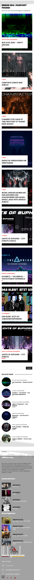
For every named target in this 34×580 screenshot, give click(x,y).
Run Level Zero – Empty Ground (12, 43)
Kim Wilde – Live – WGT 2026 (21, 521)
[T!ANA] (6, 493)
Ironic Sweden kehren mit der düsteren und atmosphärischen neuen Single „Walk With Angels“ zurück (14, 197)
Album (13, 418)
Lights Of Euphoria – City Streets (13, 355)
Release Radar (7, 374)
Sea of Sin (16, 486)
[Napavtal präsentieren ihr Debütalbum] (17, 149)
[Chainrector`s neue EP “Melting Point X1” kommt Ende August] (17, 110)
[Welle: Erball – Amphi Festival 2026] (6, 528)
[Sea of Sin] (6, 486)
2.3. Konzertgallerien (18, 519)
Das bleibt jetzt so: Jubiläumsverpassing (12, 317)
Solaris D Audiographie (8, 273)
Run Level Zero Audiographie (9, 39)
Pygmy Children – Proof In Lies (21, 439)
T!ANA (14, 494)
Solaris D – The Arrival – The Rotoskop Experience (13, 277)
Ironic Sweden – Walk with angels (20, 427)
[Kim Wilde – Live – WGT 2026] (6, 520)
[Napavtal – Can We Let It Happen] (6, 415)
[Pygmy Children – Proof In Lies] (6, 438)
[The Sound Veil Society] (6, 500)
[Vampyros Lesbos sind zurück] (17, 71)
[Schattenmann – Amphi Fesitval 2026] (6, 542)
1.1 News (4, 79)
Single (3, 358)
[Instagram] (7, 578)
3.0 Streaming (6, 313)
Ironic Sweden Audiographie (19, 424)
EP (2, 46)
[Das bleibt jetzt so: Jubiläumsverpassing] (17, 305)
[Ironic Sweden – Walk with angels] (6, 427)
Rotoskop (15, 508)
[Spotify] (15, 578)
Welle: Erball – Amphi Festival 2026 (21, 528)
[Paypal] (11, 578)
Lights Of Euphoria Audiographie (11, 351)
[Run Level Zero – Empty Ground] (17, 32)
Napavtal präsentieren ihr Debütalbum (14, 161)
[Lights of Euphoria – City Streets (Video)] (17, 227)
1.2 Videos (4, 235)
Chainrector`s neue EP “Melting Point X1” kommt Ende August (13, 121)
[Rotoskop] (6, 508)
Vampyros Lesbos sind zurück (12, 83)
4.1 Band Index (16, 485)
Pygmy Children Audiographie (20, 436)
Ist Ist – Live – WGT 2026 (20, 536)
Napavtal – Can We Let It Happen (20, 416)
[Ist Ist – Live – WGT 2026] (6, 535)
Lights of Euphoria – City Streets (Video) (13, 239)
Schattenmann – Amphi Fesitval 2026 (22, 543)
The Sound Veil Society (20, 501)
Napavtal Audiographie (18, 413)
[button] (3, 577)
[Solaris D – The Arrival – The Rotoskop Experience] (17, 266)
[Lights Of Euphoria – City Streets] (17, 344)
